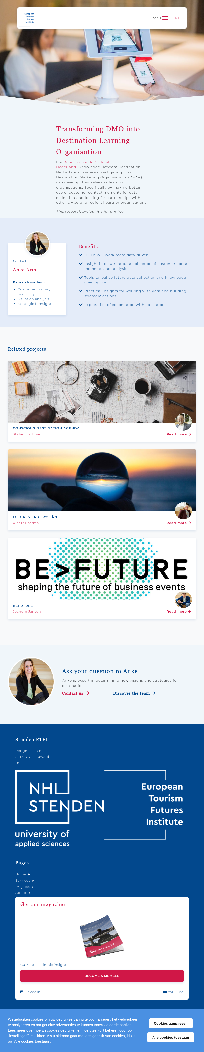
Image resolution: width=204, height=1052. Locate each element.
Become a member (102, 976)
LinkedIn (32, 992)
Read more (177, 434)
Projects (22, 887)
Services (22, 880)
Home (20, 874)
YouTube (175, 992)
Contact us (73, 693)
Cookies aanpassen (171, 1023)
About (21, 893)
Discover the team (132, 693)
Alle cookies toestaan (170, 1037)
